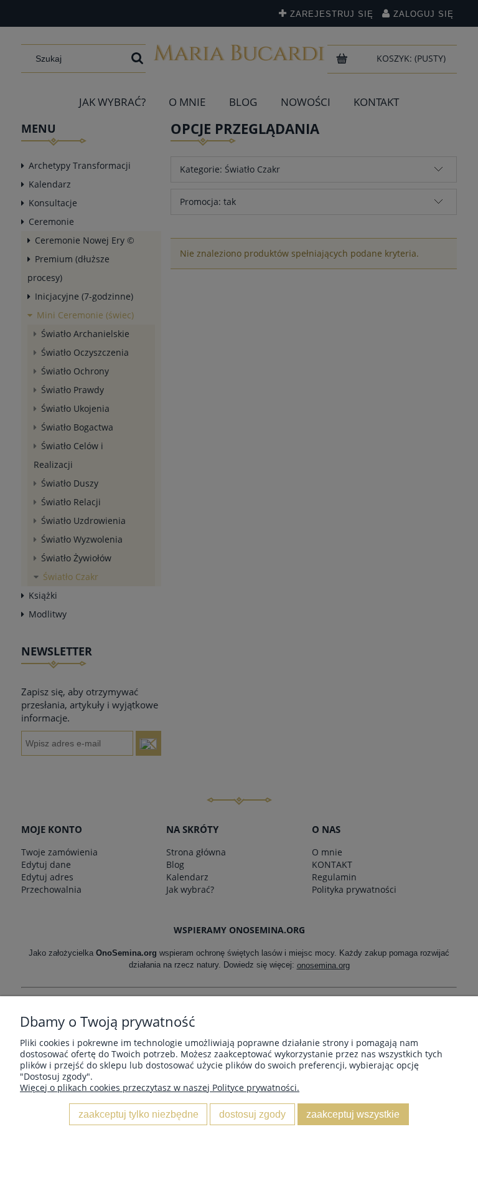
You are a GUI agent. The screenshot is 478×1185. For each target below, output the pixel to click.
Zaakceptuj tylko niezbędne (138, 1114)
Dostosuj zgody (252, 1114)
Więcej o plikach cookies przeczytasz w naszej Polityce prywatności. (159, 1087)
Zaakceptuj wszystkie (353, 1114)
